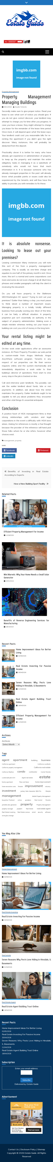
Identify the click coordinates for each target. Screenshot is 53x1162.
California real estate (42, 767)
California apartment (8, 764)
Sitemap (41, 1149)
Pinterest (43, 450)
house (20, 786)
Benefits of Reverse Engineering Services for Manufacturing (26, 622)
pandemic (28, 800)
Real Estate (29, 809)
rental (34, 812)
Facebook (10, 450)
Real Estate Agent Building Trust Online (33, 700)
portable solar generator (9, 805)
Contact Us (13, 1149)
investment (9, 790)
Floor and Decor (24, 782)
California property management (12, 767)
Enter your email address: (26, 1068)
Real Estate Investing (8, 812)
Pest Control (38, 800)
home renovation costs (9, 786)
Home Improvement (9, 869)
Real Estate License (23, 812)
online (20, 800)
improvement (34, 786)
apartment (20, 760)
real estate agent (43, 809)
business (45, 760)
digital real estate (27, 778)
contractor (33, 772)
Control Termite (45, 772)
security (40, 812)
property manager (7, 809)
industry (47, 786)
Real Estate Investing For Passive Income (33, 667)
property (18, 441)
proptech (19, 809)
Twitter (27, 450)
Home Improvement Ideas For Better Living (33, 651)
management (9, 441)
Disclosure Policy (28, 1149)
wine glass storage (8, 816)
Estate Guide (32, 1084)
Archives (6, 741)
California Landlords (44, 764)
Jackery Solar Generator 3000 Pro (30, 791)
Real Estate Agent (9, 1002)
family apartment (7, 782)
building (34, 760)
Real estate (6, 955)
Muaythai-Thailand (8, 800)
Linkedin (9, 456)
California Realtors (8, 772)
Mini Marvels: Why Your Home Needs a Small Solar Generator (26, 576)
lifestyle (48, 791)
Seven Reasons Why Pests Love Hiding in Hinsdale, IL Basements (33, 684)
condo (21, 771)
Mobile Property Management (41, 796)
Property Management (10, 91)
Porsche (48, 800)
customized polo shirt (8, 778)
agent (5, 760)
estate (44, 777)
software (47, 812)
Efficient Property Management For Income (24, 531)
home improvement (42, 782)
